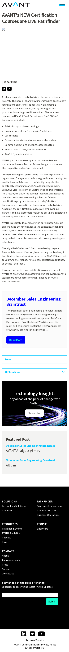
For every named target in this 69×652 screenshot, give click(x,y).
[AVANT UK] (16, 4)
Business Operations (48, 514)
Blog (4, 542)
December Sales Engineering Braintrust (33, 301)
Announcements (11, 560)
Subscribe (34, 413)
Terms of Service (35, 640)
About (5, 555)
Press (5, 564)
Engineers (42, 528)
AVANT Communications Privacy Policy (35, 644)
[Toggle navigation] (62, 4)
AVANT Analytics (18, 450)
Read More (15, 340)
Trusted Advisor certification (17, 252)
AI (7, 465)
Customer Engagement (50, 506)
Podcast (6, 537)
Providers (7, 510)
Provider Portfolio (47, 510)
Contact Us (8, 573)
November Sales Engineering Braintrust (30, 460)
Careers (6, 569)
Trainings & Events (12, 528)
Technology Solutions (14, 506)
